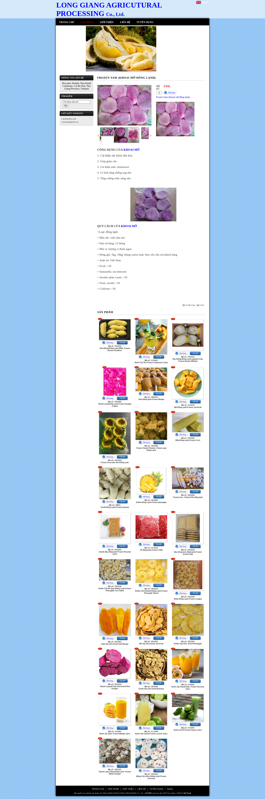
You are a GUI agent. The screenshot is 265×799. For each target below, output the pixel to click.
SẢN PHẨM (87, 22)
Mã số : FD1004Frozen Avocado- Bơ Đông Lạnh (115, 461)
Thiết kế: (184, 793)
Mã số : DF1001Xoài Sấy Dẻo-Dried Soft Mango (114, 643)
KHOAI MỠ (131, 149)
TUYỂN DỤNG (144, 22)
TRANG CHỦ (66, 22)
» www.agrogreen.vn (69, 122)
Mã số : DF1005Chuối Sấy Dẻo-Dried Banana (151, 688)
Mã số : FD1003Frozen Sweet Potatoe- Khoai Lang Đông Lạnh (151, 448)
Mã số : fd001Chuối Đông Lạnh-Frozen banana (115, 506)
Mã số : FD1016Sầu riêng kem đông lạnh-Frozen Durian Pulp (188, 552)
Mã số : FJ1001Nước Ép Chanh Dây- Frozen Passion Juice (187, 687)
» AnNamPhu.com (68, 119)
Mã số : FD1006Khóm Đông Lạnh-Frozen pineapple (151, 501)
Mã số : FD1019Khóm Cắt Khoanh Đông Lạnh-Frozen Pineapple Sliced (151, 591)
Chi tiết (122, 342)
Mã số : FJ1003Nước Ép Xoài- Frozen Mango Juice (114, 732)
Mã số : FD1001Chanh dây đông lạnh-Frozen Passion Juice (115, 552)
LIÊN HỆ (125, 22)
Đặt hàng (171, 92)
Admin (170, 789)
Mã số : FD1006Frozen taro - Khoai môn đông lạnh (188, 496)
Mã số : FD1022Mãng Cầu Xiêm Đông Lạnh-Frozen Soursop (151, 776)
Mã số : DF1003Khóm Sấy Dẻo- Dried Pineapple (188, 642)
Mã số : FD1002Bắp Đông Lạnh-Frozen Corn (187, 439)
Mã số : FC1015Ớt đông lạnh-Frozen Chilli (151, 549)
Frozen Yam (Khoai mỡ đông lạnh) (173, 97)
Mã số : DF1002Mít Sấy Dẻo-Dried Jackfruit (151, 642)
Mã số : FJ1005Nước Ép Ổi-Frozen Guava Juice (188, 729)
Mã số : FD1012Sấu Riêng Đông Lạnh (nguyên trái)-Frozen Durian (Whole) (187, 359)
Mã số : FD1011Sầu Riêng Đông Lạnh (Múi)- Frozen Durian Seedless (115, 348)
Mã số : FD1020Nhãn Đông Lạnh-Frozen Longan (188, 598)
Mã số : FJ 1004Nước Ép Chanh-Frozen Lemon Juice (151, 732)
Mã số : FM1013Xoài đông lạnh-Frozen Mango (151, 398)
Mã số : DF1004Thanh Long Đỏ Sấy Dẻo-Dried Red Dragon (115, 686)
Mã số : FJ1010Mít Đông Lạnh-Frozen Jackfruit (188, 406)
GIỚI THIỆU (107, 22)
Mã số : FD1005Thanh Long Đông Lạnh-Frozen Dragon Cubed (114, 404)
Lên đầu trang (190, 305)
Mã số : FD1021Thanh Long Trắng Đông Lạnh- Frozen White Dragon (115, 771)
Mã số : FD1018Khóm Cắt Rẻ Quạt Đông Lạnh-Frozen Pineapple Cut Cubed (114, 588)
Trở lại (201, 305)
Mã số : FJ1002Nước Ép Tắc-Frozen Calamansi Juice (151, 361)
